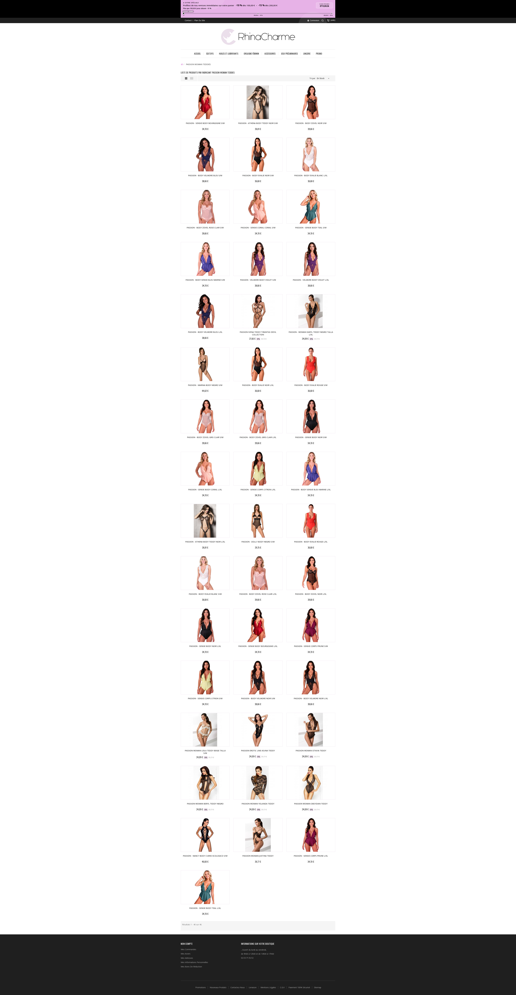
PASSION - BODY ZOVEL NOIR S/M (310, 123)
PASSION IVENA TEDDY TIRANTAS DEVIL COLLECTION (258, 333)
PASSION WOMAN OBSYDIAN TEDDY (310, 803)
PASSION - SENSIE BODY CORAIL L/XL (205, 489)
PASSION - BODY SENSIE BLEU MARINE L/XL (311, 489)
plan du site (199, 20)
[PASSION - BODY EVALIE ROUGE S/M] (311, 364)
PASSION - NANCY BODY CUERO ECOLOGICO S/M (205, 856)
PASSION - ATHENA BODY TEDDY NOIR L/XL (205, 541)
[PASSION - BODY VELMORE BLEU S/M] (205, 154)
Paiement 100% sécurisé (300, 987)
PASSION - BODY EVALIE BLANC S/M (205, 594)
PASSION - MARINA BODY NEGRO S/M (205, 385)
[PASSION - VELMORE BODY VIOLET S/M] (258, 259)
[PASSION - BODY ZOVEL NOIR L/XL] (311, 573)
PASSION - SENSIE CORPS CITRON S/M (205, 698)
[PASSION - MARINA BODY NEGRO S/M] (205, 364)
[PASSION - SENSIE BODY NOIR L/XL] (205, 625)
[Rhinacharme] (258, 36)
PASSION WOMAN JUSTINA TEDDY (257, 856)
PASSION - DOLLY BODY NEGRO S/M (258, 541)
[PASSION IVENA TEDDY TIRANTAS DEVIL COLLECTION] (258, 311)
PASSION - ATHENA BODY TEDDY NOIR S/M (258, 123)
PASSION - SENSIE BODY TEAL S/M (310, 227)
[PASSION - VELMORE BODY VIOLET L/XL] (311, 259)
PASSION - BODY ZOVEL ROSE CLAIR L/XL (258, 594)
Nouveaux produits (218, 987)
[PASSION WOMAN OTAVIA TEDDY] (311, 729)
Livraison (253, 987)
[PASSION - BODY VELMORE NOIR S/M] (258, 677)
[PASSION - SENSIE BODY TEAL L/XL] (205, 887)
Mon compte (187, 943)
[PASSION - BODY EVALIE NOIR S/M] (258, 154)
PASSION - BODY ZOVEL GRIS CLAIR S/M (205, 437)
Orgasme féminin (251, 53)
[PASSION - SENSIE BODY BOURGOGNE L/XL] (258, 625)
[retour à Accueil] (182, 64)
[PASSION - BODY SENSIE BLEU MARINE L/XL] (311, 468)
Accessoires (269, 53)
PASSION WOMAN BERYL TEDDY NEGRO (205, 803)
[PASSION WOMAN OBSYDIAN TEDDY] (311, 783)
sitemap (317, 987)
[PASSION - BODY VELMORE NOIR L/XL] (311, 677)
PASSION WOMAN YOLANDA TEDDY (258, 803)
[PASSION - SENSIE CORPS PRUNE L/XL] (311, 835)
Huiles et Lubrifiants (228, 53)
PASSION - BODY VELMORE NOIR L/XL (311, 698)
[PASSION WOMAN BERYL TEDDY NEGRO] (205, 783)
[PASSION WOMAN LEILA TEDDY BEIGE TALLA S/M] (205, 729)
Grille (186, 78)
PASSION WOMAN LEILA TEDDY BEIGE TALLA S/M (205, 751)
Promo (319, 53)
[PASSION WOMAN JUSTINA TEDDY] (258, 835)
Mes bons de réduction (191, 966)
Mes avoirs (185, 953)
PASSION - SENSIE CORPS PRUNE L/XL (311, 856)
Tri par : (312, 78)
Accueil (197, 53)
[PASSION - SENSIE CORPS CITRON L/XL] (258, 468)
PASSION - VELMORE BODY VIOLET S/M (258, 280)
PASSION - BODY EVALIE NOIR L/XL (258, 385)
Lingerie (306, 53)
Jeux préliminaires (289, 53)
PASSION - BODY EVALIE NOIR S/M (258, 175)
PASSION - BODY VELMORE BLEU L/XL (205, 332)
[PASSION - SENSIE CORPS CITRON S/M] (205, 677)
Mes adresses (187, 958)
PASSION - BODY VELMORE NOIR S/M (258, 698)
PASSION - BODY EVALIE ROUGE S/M (310, 385)
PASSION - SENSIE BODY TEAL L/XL (205, 908)
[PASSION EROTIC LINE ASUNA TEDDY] (258, 729)
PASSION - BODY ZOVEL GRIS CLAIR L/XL (258, 437)
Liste (191, 78)
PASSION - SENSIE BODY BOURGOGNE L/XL (257, 646)
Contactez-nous (237, 987)
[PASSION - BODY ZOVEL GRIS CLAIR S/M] (205, 416)
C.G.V (282, 987)
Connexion (314, 20)
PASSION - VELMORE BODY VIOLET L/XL (311, 280)
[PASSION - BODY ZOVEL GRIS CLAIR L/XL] (258, 416)
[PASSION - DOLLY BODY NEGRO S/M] (258, 521)
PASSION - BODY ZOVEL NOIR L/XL (311, 594)
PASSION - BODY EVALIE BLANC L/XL (310, 175)
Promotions (200, 987)
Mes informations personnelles (194, 962)
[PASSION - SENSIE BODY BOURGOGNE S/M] (205, 102)
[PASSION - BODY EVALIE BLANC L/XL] (311, 154)
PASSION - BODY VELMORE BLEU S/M (205, 175)
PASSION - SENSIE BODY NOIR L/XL (205, 646)
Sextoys (210, 53)
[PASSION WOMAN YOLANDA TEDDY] (258, 783)
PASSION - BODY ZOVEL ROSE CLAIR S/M (205, 227)
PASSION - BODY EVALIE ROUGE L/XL (310, 541)
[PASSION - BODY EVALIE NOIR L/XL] (258, 364)
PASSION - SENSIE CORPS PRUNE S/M (311, 646)
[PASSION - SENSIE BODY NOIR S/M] (311, 416)
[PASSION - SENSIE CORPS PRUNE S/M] (311, 625)
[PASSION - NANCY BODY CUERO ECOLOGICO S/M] (205, 835)
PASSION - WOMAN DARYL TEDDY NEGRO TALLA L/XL (311, 333)
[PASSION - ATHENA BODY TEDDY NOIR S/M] (258, 102)
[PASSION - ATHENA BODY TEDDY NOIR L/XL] (205, 521)
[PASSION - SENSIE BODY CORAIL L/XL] (205, 468)
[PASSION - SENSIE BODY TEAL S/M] (311, 207)
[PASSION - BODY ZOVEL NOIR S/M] (311, 102)
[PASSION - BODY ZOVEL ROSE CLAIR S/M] (205, 207)
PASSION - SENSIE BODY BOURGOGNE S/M (205, 123)
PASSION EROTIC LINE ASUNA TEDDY (258, 750)
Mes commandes (188, 949)
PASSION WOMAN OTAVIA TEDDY (311, 750)
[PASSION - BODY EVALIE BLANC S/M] (205, 573)
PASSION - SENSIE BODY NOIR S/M (311, 437)
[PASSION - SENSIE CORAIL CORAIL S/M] (258, 207)
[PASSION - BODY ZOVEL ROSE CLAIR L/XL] (258, 573)
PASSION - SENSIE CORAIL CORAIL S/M (258, 227)
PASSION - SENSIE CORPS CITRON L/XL (258, 489)
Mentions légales (269, 987)
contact (188, 20)
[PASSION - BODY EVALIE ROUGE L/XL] (311, 521)
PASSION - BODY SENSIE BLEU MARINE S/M (205, 280)
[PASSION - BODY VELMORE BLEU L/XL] (205, 311)
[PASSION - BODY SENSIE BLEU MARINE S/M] (205, 259)
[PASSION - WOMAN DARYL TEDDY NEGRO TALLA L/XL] (311, 311)
